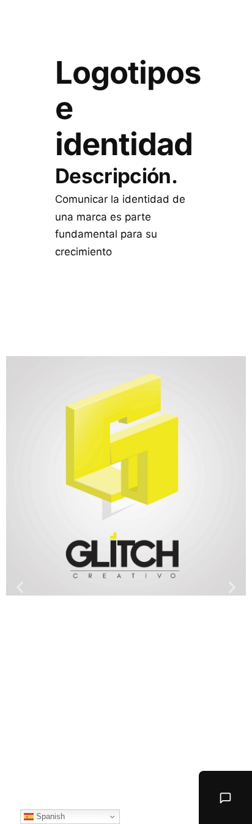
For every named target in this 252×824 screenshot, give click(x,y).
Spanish (49, 816)
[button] (20, 586)
